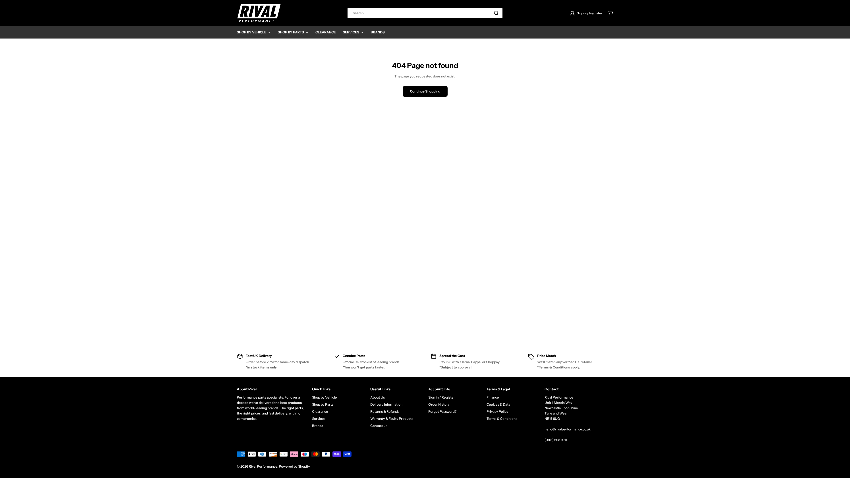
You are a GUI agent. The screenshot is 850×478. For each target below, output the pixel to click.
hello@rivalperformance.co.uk (568, 429)
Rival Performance (263, 466)
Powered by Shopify (294, 466)
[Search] (496, 13)
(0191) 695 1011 (556, 440)
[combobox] (425, 13)
